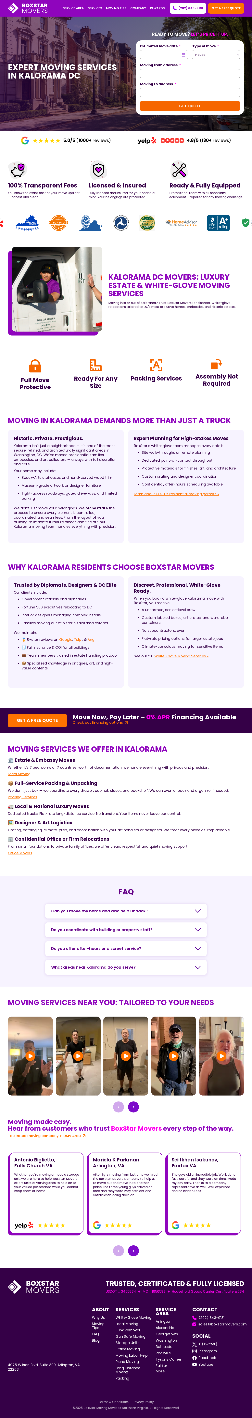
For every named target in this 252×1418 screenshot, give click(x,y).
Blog (96, 1340)
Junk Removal (128, 1330)
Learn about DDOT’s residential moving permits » (176, 493)
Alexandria (165, 1327)
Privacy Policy (143, 1402)
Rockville (163, 1353)
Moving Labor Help (132, 1355)
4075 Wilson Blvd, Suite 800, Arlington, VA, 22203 (44, 1367)
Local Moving (19, 773)
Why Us (98, 1318)
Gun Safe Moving (130, 1336)
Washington (166, 1340)
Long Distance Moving (128, 1370)
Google (65, 639)
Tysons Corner (169, 1359)
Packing (122, 1378)
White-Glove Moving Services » (181, 656)
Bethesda (164, 1346)
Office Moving (128, 1349)
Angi (91, 639)
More (160, 1371)
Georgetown (167, 1334)
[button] (73, 8)
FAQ (95, 1334)
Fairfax (162, 1365)
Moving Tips (98, 1326)
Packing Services (22, 797)
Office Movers (20, 853)
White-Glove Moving (133, 1317)
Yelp (77, 639)
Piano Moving (127, 1361)
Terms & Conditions (113, 1402)
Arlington (163, 1321)
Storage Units (127, 1342)
